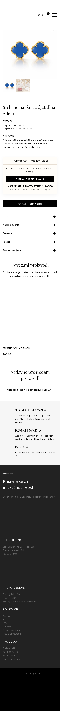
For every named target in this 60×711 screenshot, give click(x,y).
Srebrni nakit (20, 140)
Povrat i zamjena (11, 630)
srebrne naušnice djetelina (26, 147)
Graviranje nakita (11, 659)
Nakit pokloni (9, 655)
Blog (5, 619)
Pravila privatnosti (12, 633)
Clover (50, 140)
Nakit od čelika (10, 652)
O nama (7, 626)
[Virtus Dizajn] (30, 705)
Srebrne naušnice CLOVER (25, 143)
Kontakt (7, 616)
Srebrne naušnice (37, 140)
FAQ (5, 623)
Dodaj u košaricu (30, 204)
